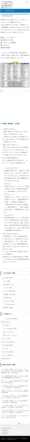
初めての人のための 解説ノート (8, 342)
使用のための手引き (5, 322)
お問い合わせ (5, 432)
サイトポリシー (5, 430)
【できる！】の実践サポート (7, 355)
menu (27, 1)
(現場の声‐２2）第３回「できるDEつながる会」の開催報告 (14, 391)
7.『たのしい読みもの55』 (9, 304)
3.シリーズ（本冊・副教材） (9, 291)
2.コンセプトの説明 (7, 287)
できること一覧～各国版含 (7, 352)
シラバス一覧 (4, 348)
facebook (19, 424)
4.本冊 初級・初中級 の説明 (9, 294)
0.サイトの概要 (6, 281)
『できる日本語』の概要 (6, 277)
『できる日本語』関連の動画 (9, 318)
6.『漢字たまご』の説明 (8, 301)
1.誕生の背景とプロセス (8, 284)
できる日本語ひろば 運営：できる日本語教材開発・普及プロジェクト (7, 4)
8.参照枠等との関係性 (8, 307)
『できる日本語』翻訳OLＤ (7, 345)
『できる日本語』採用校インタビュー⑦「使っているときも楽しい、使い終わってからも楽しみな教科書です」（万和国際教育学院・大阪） (14, 371)
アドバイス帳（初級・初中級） (10, 328)
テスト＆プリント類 (5, 338)
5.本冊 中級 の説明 (7, 297)
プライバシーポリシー (6, 428)
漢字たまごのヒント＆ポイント (10, 335)
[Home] (2, 11)
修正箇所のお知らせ (5, 358)
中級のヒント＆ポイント (8, 332)
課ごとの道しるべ (7, 325)
